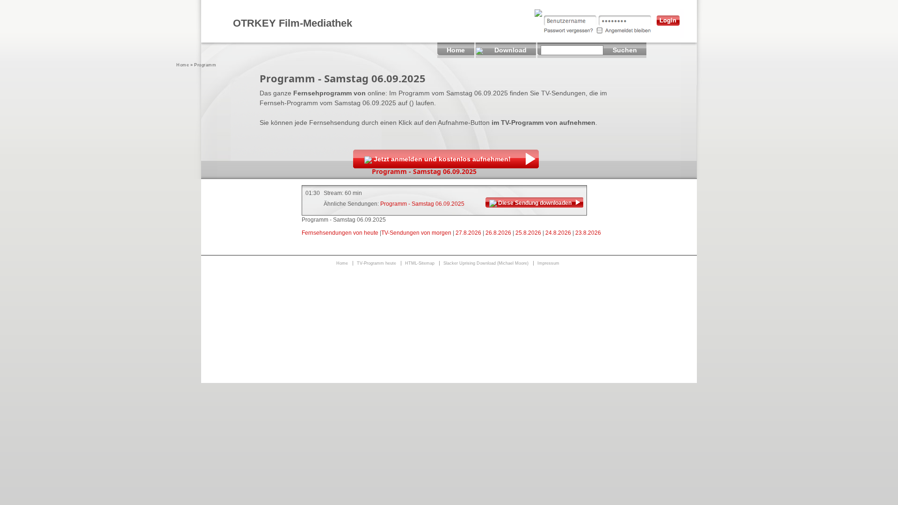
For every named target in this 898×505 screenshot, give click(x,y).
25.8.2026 (528, 233)
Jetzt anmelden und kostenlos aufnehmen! (442, 159)
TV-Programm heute (376, 263)
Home (182, 65)
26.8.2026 (498, 233)
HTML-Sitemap (420, 263)
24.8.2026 (558, 233)
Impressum (548, 263)
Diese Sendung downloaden (535, 203)
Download (510, 50)
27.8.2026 (468, 233)
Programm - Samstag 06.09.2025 (422, 204)
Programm (205, 65)
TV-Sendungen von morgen (416, 233)
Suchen (625, 50)
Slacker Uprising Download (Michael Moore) (486, 263)
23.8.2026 (588, 233)
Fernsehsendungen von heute (340, 233)
